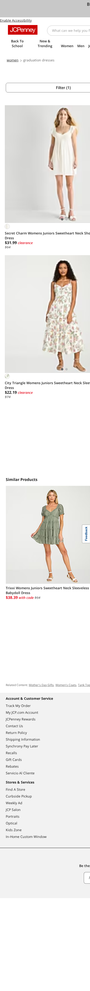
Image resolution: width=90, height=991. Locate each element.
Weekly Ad (14, 803)
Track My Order (18, 705)
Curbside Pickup (19, 796)
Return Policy (16, 732)
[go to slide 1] (62, 219)
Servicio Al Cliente (20, 773)
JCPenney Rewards (21, 719)
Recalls (11, 753)
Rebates (12, 766)
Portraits (12, 816)
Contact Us (14, 726)
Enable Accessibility (16, 20)
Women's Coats (65, 685)
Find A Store (15, 789)
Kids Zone (14, 830)
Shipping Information (23, 739)
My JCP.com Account (22, 712)
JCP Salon (13, 809)
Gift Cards (14, 759)
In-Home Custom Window (26, 836)
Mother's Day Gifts (41, 685)
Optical (11, 823)
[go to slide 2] (66, 219)
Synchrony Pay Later (22, 746)
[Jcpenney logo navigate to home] (23, 30)
